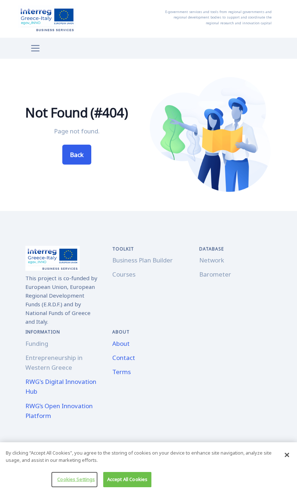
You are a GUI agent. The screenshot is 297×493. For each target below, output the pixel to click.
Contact (123, 357)
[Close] (287, 455)
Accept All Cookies (127, 479)
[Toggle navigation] (35, 48)
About (121, 343)
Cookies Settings (76, 479)
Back (77, 154)
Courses (123, 274)
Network (211, 260)
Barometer (215, 274)
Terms (121, 372)
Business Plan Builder (142, 260)
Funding (36, 343)
